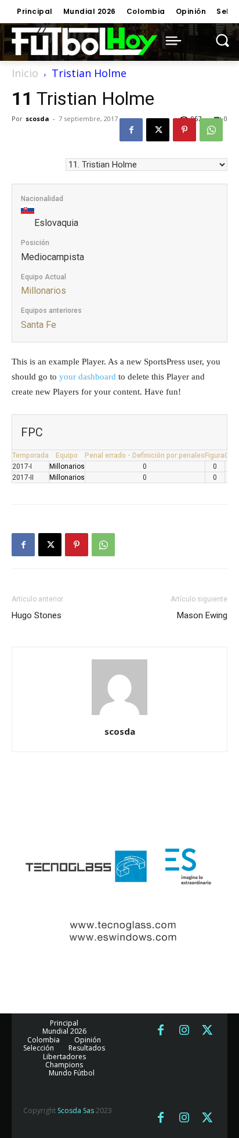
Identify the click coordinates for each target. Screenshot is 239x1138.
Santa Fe (38, 324)
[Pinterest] (184, 129)
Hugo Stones (36, 615)
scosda (37, 118)
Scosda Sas (75, 1110)
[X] (157, 129)
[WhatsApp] (211, 129)
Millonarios (43, 290)
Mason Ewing (202, 615)
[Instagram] (184, 1030)
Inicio (25, 73)
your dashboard (87, 376)
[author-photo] (119, 715)
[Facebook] (131, 129)
